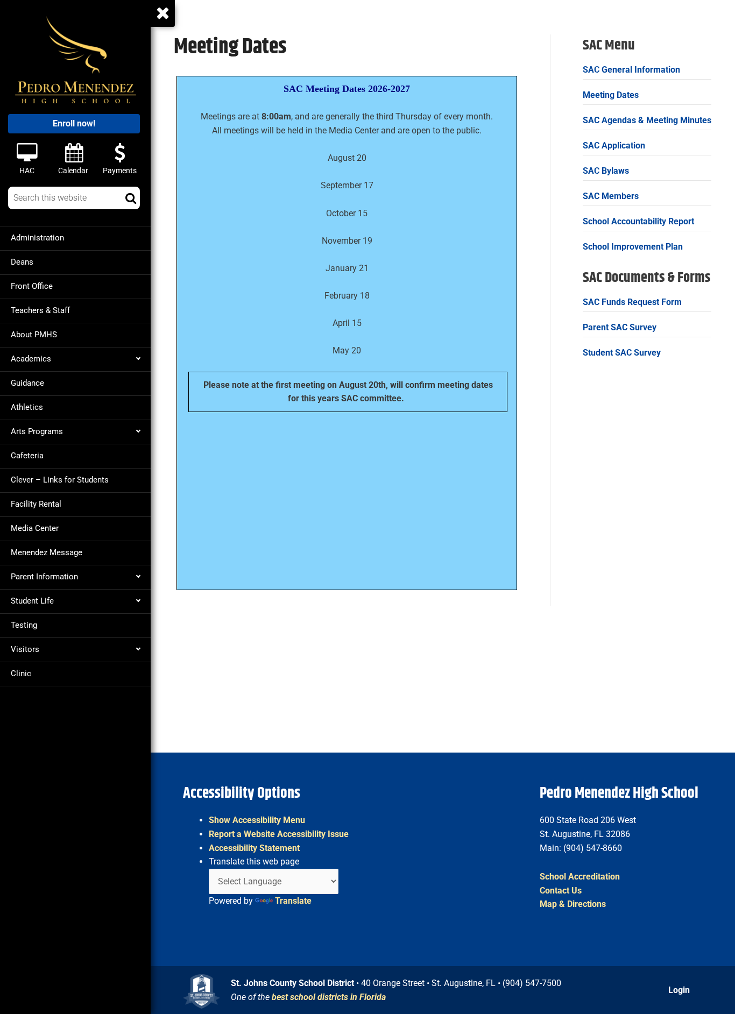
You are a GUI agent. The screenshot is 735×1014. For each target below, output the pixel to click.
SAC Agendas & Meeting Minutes (647, 120)
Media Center (35, 528)
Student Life (32, 601)
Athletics (27, 407)
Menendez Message (46, 552)
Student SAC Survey (622, 353)
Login (679, 990)
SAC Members (611, 196)
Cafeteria (27, 455)
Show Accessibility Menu (257, 820)
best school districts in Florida (329, 997)
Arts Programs (37, 431)
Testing (24, 625)
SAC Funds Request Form (632, 302)
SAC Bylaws (606, 171)
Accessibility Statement (254, 848)
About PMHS (34, 334)
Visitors (25, 649)
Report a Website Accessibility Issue (279, 834)
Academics (31, 359)
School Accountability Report (638, 221)
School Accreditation (580, 876)
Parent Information (44, 577)
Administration (37, 238)
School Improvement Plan (633, 247)
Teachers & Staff (40, 310)
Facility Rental (36, 504)
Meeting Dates (611, 95)
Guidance (27, 383)
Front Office (32, 286)
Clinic (21, 673)
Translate (293, 901)
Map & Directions (573, 904)
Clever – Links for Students (60, 480)
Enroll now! (74, 123)
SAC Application (614, 145)
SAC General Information (631, 70)
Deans (22, 262)
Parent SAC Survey (619, 327)
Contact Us (561, 890)
